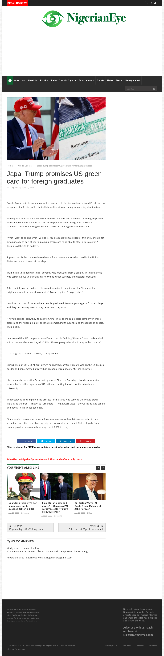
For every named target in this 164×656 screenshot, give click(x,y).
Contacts (140, 646)
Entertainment (86, 80)
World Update (25, 165)
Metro (110, 80)
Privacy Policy (111, 646)
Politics (44, 80)
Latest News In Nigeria (63, 80)
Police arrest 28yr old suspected (86, 529)
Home (10, 165)
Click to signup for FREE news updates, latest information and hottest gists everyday (53, 447)
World (119, 80)
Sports (100, 80)
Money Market (132, 80)
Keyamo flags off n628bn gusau (26, 529)
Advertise (19, 80)
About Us (32, 80)
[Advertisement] (82, 53)
